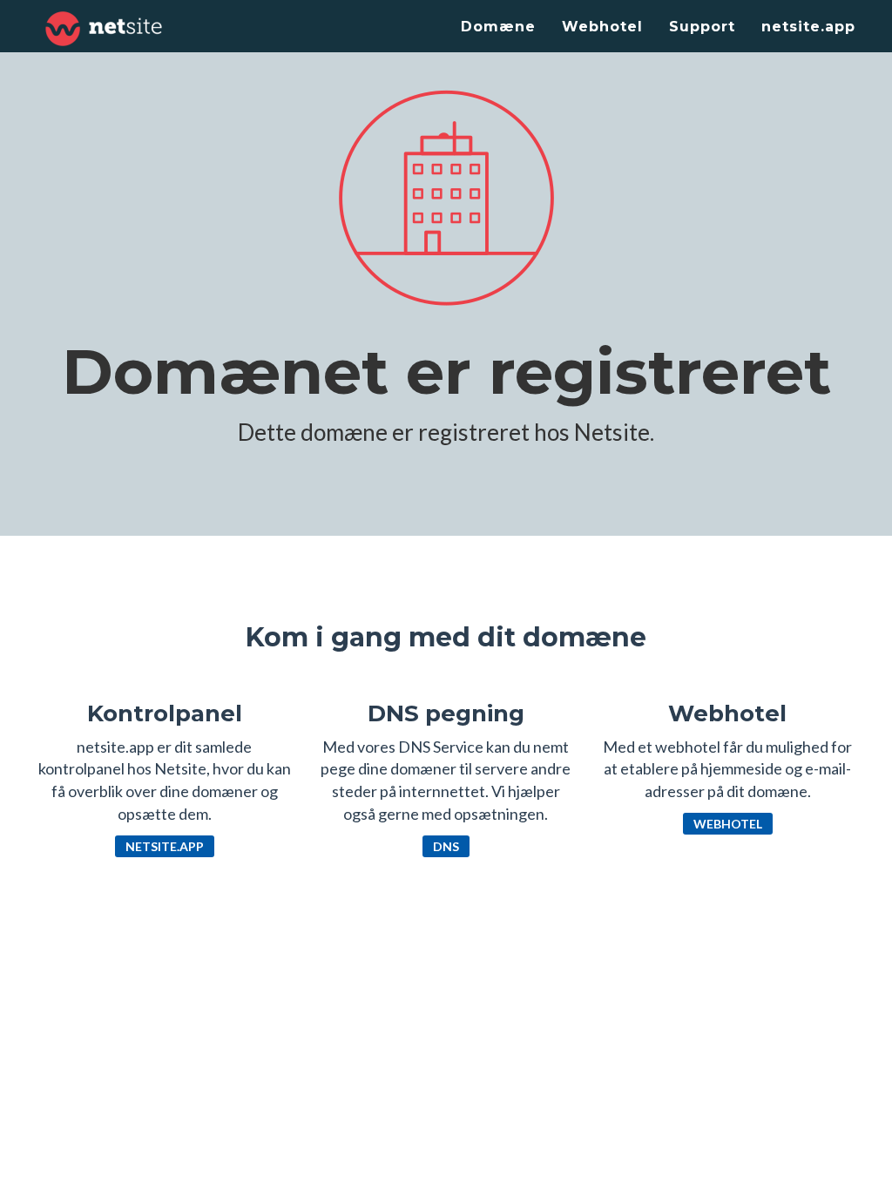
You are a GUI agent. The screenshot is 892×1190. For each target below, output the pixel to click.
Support (702, 26)
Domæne (498, 26)
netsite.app (808, 26)
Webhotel (602, 26)
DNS (446, 846)
